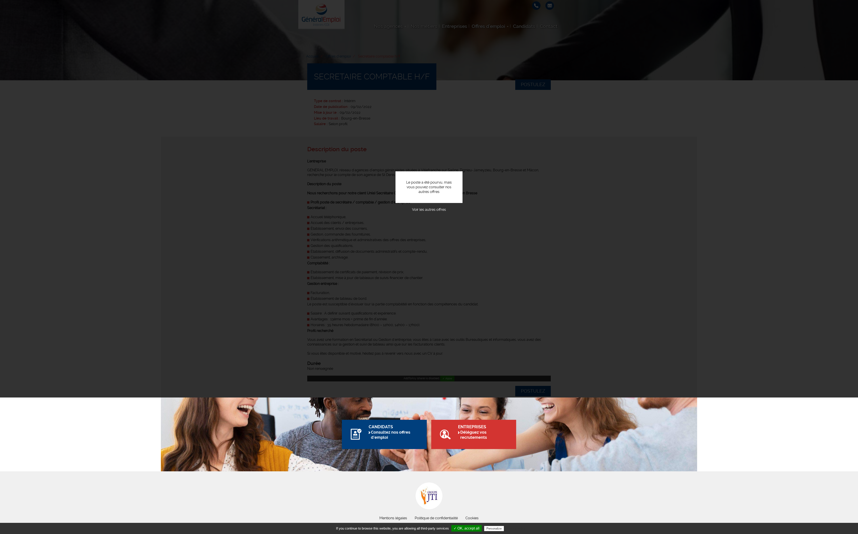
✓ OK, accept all (466, 528)
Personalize (494, 528)
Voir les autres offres (429, 209)
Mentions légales (393, 518)
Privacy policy (515, 528)
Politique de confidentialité (436, 518)
